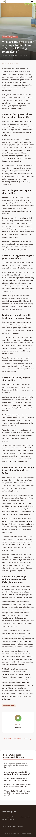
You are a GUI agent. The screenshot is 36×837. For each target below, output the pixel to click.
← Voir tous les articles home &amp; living (16, 739)
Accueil (4, 63)
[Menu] (32, 1)
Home (4, 826)
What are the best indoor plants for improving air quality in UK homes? (16, 779)
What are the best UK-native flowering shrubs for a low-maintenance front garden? (17, 793)
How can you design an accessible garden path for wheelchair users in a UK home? (16, 766)
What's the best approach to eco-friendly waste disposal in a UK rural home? (17, 786)
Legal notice (12, 826)
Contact (20, 826)
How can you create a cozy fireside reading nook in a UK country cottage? (17, 773)
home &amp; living (10, 37)
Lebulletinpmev (9, 811)
